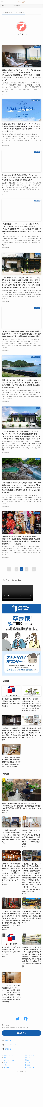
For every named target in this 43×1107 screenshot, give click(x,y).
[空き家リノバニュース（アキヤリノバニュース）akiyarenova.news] (21, 2)
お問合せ (8, 1041)
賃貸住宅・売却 (29, 1055)
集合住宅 (6, 1067)
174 (26, 569)
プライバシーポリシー (12, 1045)
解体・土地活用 (29, 1067)
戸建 (5, 1065)
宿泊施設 (27, 1058)
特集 (5, 1058)
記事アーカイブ (8, 1055)
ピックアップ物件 (9, 1060)
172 (16, 569)
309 (34, 569)
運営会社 (8, 1049)
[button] (2, 2)
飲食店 (27, 1060)
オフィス (27, 1062)
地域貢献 (27, 1065)
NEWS (6, 1062)
